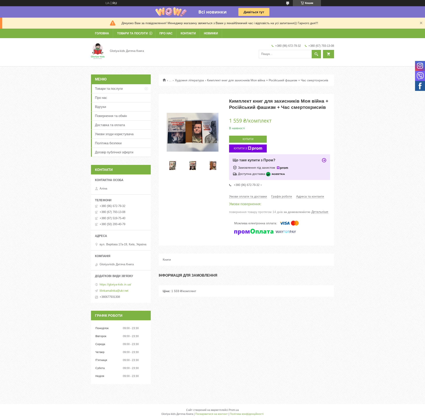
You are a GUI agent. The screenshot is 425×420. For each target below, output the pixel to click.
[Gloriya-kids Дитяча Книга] (97, 51)
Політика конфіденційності (247, 414)
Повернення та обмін (111, 116)
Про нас (165, 33)
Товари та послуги (132, 33)
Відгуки (100, 107)
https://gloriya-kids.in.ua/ (115, 284)
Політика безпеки (108, 143)
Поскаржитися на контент (211, 414)
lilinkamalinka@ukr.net (114, 290)
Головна (102, 33)
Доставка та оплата (110, 125)
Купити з (240, 148)
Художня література (189, 80)
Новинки (211, 33)
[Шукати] (316, 54)
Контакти (188, 33)
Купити (248, 139)
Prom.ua (234, 410)
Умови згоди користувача (114, 134)
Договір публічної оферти (114, 152)
